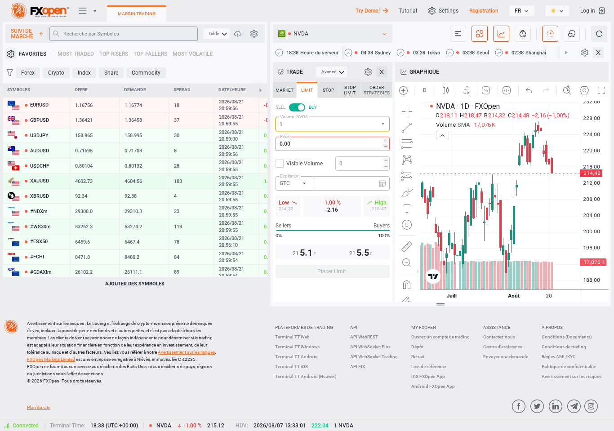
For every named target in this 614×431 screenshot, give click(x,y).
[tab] (284, 90)
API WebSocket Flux (370, 346)
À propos (552, 327)
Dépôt (417, 346)
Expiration (290, 175)
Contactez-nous (499, 336)
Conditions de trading (564, 346)
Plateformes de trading (304, 327)
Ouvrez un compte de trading (440, 336)
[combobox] (333, 124)
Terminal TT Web (292, 336)
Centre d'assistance (502, 346)
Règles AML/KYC (559, 356)
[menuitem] (216, 33)
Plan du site (38, 407)
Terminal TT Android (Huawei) (306, 376)
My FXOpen (423, 327)
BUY (313, 107)
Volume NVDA (294, 116)
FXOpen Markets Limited (51, 359)
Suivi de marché (22, 34)
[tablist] (332, 183)
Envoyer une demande (505, 356)
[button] (384, 124)
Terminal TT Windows (297, 346)
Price (284, 136)
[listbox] (521, 10)
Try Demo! (368, 11)
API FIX (357, 366)
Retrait (417, 356)
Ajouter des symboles (135, 284)
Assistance (497, 327)
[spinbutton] (333, 144)
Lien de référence (428, 366)
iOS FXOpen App (428, 376)
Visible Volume (304, 163)
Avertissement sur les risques (571, 376)
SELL (280, 107)
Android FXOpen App (433, 386)
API (353, 327)
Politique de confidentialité (569, 366)
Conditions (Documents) (567, 336)
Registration (483, 11)
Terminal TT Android (296, 356)
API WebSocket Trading (374, 356)
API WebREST (364, 336)
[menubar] (216, 33)
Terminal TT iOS (291, 366)
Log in (587, 11)
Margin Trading (137, 13)
